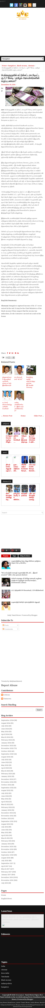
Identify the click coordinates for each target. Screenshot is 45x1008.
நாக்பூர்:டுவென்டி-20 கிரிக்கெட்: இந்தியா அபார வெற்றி (17, 496)
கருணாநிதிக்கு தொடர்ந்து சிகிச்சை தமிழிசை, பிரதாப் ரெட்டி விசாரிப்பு (26, 562)
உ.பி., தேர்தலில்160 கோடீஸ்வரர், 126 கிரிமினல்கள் (27, 590)
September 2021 (7, 821)
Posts (6, 625)
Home (4, 66)
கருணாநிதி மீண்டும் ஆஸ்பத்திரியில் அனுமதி (25, 602)
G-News (7, 695)
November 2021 (7, 816)
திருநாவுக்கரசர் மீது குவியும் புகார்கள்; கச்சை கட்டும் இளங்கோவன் (7, 381)
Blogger (34, 615)
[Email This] (7, 357)
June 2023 (5, 762)
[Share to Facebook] (13, 357)
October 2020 (6, 852)
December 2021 (7, 813)
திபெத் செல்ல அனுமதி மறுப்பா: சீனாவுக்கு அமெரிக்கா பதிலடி (9, 468)
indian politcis (6, 983)
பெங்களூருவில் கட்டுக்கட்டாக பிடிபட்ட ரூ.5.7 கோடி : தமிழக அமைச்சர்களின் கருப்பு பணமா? (20, 78)
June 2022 (5, 796)
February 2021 (6, 841)
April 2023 (5, 768)
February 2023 (6, 773)
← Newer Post (6, 416)
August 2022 (5, 790)
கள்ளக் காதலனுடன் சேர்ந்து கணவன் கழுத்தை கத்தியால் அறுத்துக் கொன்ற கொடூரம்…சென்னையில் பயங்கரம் (26, 580)
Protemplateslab (27, 1006)
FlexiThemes (11, 1005)
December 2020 (7, 846)
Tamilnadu (5, 977)
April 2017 (5, 866)
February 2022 (6, 807)
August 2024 (5, 723)
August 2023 (5, 757)
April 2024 (5, 734)
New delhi (5, 973)
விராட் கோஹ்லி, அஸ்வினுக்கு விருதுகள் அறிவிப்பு (9, 496)
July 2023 (4, 759)
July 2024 (4, 726)
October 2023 (6, 751)
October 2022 (6, 785)
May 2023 (4, 765)
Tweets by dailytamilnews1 (11, 681)
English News (6, 898)
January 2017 (6, 874)
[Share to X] (11, 357)
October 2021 (6, 818)
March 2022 (5, 804)
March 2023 (5, 771)
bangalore (12, 66)
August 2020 (5, 858)
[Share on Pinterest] (15, 353)
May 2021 (4, 832)
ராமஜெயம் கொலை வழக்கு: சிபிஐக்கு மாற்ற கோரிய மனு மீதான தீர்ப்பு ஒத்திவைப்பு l (9, 439)
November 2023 (7, 748)
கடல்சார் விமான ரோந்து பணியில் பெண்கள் (7, 405)
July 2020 (4, 860)
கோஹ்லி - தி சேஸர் (24, 494)
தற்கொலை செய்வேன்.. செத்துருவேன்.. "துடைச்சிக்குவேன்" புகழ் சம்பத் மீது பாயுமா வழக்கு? (17, 439)
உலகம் (5, 452)
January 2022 (6, 810)
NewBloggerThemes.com (35, 1005)
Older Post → (39, 416)
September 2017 (7, 863)
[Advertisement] (22, 38)
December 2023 (7, 745)
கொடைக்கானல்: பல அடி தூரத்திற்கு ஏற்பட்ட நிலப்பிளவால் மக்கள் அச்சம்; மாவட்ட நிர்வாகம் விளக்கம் (21, 919)
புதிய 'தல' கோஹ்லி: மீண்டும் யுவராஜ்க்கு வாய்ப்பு (32, 496)
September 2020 (7, 855)
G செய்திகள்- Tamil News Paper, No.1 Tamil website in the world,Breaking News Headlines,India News (22, 997)
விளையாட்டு (7, 481)
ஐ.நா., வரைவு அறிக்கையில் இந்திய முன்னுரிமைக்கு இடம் (17, 468)
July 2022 (4, 793)
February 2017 (6, 872)
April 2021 (5, 835)
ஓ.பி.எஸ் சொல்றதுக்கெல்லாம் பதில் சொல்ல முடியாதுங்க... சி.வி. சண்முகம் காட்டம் (32, 439)
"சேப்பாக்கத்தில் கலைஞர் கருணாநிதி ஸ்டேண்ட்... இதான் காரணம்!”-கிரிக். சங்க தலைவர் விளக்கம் (19, 574)
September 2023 (7, 754)
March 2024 (5, 737)
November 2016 (7, 880)
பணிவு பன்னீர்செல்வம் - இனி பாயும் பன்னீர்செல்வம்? (19, 406)
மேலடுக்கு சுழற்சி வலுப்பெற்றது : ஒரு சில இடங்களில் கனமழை (31, 382)
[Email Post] (3, 357)
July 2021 (4, 827)
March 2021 (5, 838)
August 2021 (5, 824)
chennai (31, 66)
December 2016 (7, 877)
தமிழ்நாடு (6, 423)
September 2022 (7, 788)
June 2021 (5, 830)
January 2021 (6, 844)
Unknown (7, 699)
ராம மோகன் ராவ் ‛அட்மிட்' (18, 378)
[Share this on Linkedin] (18, 353)
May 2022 (4, 799)
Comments (8, 629)
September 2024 (7, 720)
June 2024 (5, 729)
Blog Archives (25, 556)
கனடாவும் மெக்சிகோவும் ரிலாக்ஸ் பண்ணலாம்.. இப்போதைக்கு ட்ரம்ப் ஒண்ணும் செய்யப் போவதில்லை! (32, 468)
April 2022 (5, 802)
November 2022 (7, 782)
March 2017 (5, 869)
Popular (5, 556)
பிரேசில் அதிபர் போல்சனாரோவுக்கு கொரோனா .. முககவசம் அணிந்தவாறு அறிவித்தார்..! (24, 468)
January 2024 (6, 743)
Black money (22, 66)
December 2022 (7, 779)
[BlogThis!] (9, 357)
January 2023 (6, 776)
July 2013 (4, 883)
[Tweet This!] (9, 353)
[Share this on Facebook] (7, 353)
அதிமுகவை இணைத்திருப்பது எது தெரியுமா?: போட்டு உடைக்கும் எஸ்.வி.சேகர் (24, 439)
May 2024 (5, 731)
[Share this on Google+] (12, 353)
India (3, 966)
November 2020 (7, 849)
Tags (14, 556)
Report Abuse (9, 685)
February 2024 (6, 740)
